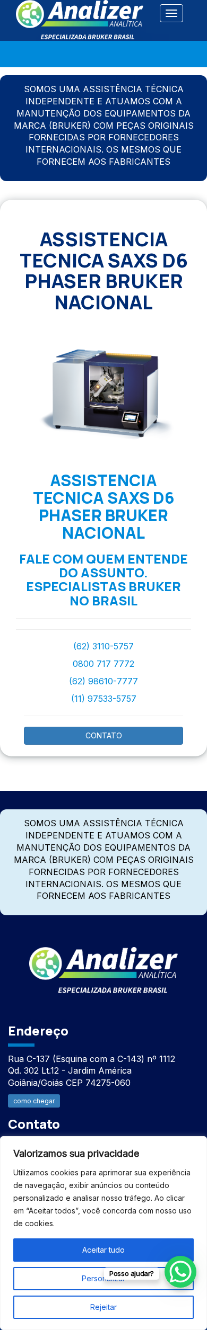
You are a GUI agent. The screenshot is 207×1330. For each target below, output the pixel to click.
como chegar (34, 1101)
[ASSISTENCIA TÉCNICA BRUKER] (103, 964)
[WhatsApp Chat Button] (180, 1272)
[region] (103, 1233)
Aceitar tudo (103, 1249)
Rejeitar (103, 1306)
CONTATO (103, 735)
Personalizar (103, 1278)
